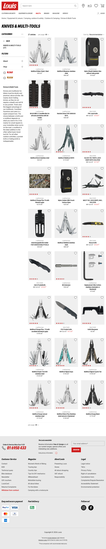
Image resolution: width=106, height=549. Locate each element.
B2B (3, 467)
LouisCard (5, 484)
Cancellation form (87, 477)
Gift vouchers (6, 480)
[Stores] (83, 5)
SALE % (10, 72)
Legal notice (85, 464)
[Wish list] (96, 5)
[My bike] (90, 5)
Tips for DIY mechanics (36, 474)
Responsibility (60, 477)
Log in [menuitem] (102, 13)
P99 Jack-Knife (93, 113)
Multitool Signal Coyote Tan (93, 372)
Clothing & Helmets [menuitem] (8, 13)
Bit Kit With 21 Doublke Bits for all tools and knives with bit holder (39, 116)
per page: (41, 35)
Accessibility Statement (89, 484)
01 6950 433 (16, 448)
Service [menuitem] (65, 13)
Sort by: (86, 35)
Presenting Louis (61, 464)
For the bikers (33, 487)
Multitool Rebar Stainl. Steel (40, 71)
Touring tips (32, 467)
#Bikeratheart (33, 477)
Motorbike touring (34, 480)
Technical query (7, 470)
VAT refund (59, 474)
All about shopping (61, 470)
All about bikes (33, 484)
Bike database (7, 474)
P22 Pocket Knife (66, 329)
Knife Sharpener (93, 329)
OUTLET (10, 77)
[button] (75, 5)
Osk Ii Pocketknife (39, 285)
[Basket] (102, 5)
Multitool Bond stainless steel (39, 158)
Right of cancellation (88, 474)
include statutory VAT (53, 538)
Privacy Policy (86, 470)
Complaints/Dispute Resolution (92, 480)
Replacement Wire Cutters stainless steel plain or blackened (92, 287)
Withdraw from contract (10, 490)
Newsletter (5, 477)
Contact (4, 464)
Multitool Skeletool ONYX (66, 158)
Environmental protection (90, 487)
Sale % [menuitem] (38, 13)
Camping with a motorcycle (38, 490)
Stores (57, 467)
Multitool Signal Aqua (66, 372)
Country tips (32, 470)
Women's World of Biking (37, 464)
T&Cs (83, 467)
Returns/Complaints (9, 487)
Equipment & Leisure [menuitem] (25, 13)
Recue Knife (93, 243)
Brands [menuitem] (46, 13)
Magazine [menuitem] (55, 13)
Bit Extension (66, 285)
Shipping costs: (43, 540)
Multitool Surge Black (93, 414)
